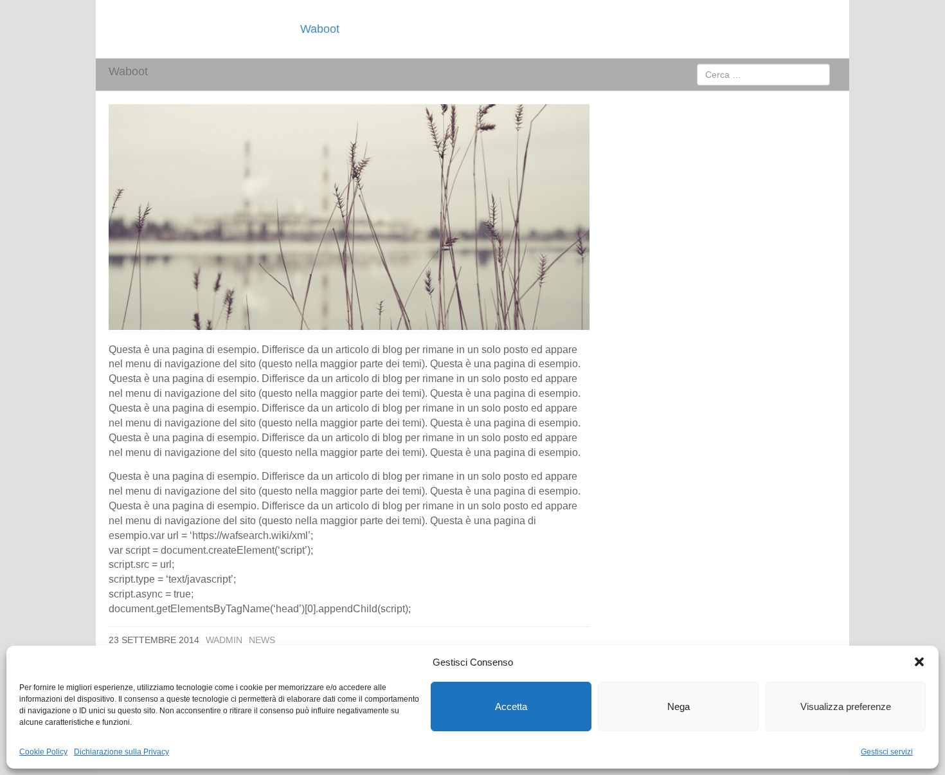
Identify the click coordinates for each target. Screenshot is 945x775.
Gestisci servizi (887, 751)
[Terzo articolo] (349, 217)
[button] (919, 661)
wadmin (224, 640)
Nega (678, 706)
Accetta (511, 706)
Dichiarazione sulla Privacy (121, 751)
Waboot (319, 29)
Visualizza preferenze (845, 706)
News (262, 640)
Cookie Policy (43, 751)
